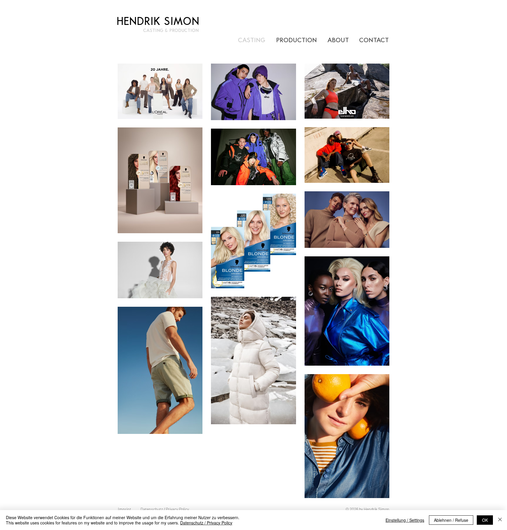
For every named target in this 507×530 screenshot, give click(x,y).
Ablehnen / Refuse (451, 520)
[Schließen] (499, 520)
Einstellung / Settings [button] (405, 520)
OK (485, 520)
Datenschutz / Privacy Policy (206, 523)
